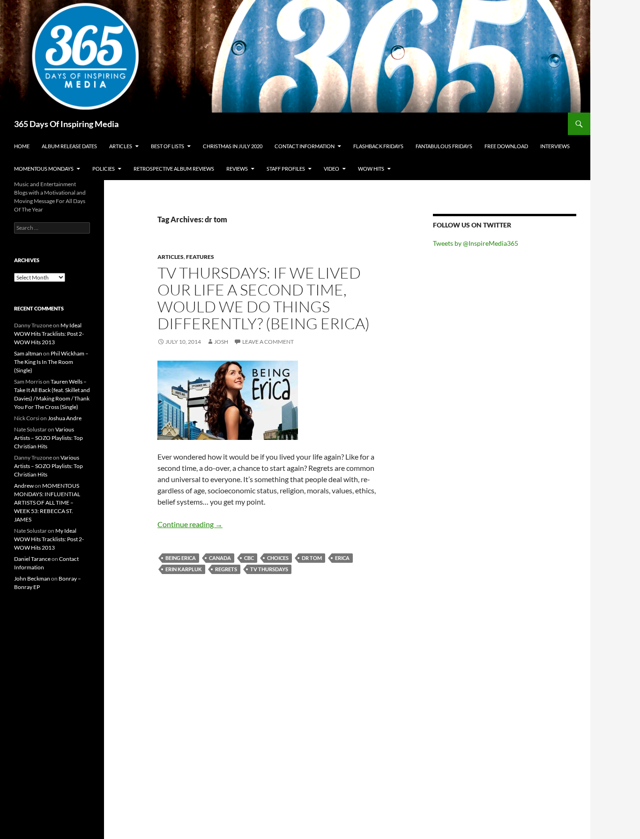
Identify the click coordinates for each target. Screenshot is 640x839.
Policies (103, 169)
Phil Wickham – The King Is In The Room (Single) (51, 362)
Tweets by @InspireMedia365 (475, 243)
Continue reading (190, 524)
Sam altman (28, 353)
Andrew (24, 485)
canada (220, 558)
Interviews (555, 146)
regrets (226, 569)
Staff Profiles (286, 169)
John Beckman (32, 578)
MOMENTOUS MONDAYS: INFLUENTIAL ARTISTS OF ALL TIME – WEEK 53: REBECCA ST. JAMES (47, 502)
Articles (120, 146)
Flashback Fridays (378, 146)
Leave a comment (268, 341)
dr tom (312, 558)
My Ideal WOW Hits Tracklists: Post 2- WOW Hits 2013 (49, 334)
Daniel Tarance (32, 558)
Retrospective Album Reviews (174, 169)
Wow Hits (371, 169)
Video (331, 169)
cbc (249, 558)
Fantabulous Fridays (444, 146)
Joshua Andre (65, 418)
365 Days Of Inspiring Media (66, 124)
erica (342, 558)
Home (22, 146)
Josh (221, 341)
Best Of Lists (167, 146)
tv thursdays (269, 569)
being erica (180, 558)
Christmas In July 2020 (232, 146)
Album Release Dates (69, 146)
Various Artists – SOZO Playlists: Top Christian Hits (48, 438)
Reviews (237, 169)
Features (200, 256)
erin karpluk (183, 569)
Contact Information (305, 146)
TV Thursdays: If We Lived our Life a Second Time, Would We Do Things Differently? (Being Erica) (263, 298)
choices (278, 558)
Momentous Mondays (44, 169)
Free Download (506, 146)
